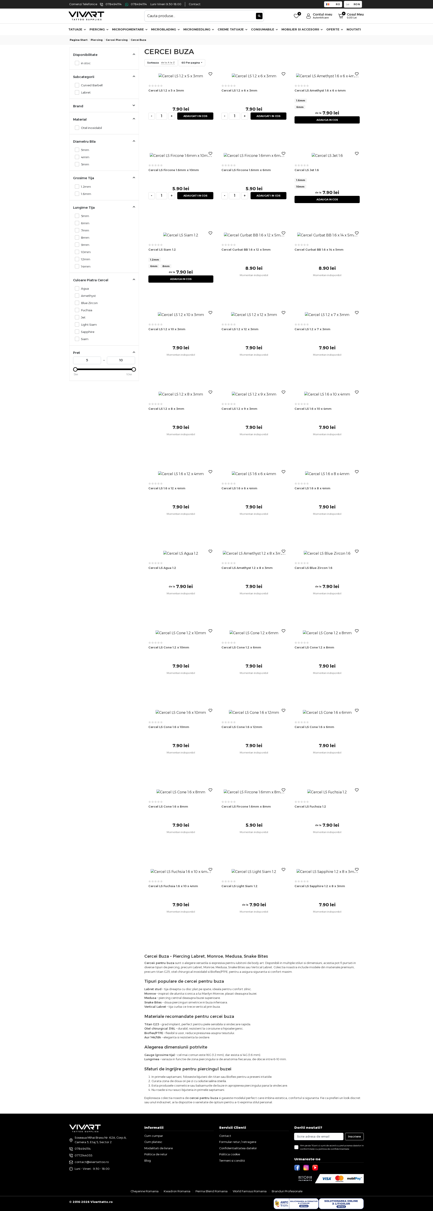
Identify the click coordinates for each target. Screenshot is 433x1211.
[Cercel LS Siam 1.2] (180, 235)
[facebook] (297, 1167)
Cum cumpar (153, 1136)
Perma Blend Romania (212, 1191)
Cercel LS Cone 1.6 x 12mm (241, 727)
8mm (85, 237)
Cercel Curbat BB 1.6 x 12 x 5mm (246, 249)
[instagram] (306, 1167)
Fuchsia (86, 310)
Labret (86, 92)
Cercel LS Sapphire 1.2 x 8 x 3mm (320, 886)
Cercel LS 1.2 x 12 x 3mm (239, 329)
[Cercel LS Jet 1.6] (327, 155)
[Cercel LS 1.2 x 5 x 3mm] (181, 76)
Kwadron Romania (177, 1191)
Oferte (333, 29)
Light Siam (89, 324)
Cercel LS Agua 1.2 (162, 568)
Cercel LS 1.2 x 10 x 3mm (166, 329)
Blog (147, 1160)
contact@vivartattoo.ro (92, 1162)
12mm (85, 259)
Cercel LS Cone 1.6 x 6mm (314, 727)
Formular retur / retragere (237, 1142)
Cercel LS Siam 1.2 (162, 249)
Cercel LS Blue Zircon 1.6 (313, 568)
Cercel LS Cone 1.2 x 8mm (314, 647)
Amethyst (88, 296)
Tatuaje (75, 29)
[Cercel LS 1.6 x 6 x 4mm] (254, 474)
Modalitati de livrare (158, 1148)
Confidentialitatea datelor (238, 1148)
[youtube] (315, 1167)
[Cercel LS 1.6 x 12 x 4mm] (181, 474)
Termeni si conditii (232, 1160)
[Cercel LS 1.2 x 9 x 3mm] (254, 394)
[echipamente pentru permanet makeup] (86, 16)
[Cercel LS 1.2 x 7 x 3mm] (327, 314)
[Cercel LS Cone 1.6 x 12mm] (254, 712)
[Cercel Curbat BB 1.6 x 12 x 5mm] (254, 235)
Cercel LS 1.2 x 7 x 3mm (312, 329)
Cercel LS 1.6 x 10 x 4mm (313, 408)
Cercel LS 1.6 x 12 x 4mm (166, 488)
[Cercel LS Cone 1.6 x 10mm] (181, 712)
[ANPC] (296, 1203)
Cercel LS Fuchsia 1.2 (310, 806)
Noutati (354, 29)
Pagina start (79, 39)
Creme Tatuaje (231, 29)
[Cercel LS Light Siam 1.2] (254, 871)
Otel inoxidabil (91, 128)
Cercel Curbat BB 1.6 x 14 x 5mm (319, 249)
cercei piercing (117, 39)
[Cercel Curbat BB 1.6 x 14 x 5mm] (327, 235)
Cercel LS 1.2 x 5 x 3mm (166, 90)
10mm (86, 252)
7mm (85, 230)
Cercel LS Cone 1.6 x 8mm (168, 806)
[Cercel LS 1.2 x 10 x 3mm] (181, 314)
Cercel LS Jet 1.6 (307, 170)
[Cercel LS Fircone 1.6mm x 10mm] (181, 155)
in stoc (86, 63)
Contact (194, 4)
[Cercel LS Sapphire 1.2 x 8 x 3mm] (327, 871)
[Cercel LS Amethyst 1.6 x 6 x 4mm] (327, 76)
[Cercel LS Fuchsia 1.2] (327, 792)
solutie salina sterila (212, 1081)
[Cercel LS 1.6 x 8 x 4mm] (327, 474)
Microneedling (197, 29)
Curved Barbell (92, 85)
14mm (85, 266)
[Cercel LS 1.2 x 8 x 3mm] (181, 394)
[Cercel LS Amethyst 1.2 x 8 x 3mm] (254, 553)
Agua (85, 288)
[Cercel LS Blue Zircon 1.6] (327, 553)
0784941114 (114, 4)
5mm (85, 164)
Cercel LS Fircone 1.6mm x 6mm (246, 170)
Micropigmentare (128, 29)
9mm (85, 245)
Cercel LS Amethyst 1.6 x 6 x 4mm (320, 90)
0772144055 (83, 1155)
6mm (85, 223)
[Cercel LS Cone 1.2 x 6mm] (254, 633)
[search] (259, 16)
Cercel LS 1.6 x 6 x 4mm (239, 488)
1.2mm (86, 186)
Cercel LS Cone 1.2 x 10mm (168, 647)
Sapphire (87, 332)
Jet (83, 317)
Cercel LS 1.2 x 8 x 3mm (166, 408)
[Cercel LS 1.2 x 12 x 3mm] (254, 314)
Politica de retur (155, 1154)
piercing (97, 39)
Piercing (98, 29)
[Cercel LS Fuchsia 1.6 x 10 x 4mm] (181, 871)
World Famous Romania (250, 1191)
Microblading (164, 29)
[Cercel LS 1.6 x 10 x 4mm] (327, 394)
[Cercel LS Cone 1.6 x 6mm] (327, 712)
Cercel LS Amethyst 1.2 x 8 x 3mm (247, 568)
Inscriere (354, 1136)
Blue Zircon (89, 303)
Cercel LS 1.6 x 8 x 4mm (312, 488)
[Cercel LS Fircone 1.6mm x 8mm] (254, 792)
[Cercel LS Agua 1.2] (180, 553)
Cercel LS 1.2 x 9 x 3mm (239, 408)
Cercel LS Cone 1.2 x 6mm (241, 647)
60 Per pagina (191, 62)
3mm (85, 150)
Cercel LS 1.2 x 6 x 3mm (239, 90)
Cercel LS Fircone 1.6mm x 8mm (246, 806)
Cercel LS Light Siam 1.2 (239, 886)
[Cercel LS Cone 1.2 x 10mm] (181, 633)
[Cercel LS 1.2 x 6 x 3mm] (254, 76)
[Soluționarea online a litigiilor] (341, 1203)
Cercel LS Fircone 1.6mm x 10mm (173, 170)
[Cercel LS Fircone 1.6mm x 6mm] (254, 155)
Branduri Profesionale (287, 1191)
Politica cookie (229, 1154)
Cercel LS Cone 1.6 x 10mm (168, 727)
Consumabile (263, 29)
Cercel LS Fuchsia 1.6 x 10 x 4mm (173, 886)
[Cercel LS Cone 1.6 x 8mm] (181, 792)
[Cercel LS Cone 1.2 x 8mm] (327, 633)
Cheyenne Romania (145, 1191)
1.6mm (86, 194)
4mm (85, 157)
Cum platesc (153, 1142)
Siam (84, 339)
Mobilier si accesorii (300, 29)
